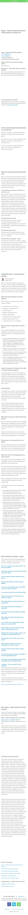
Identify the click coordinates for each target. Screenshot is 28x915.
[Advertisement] (14, 87)
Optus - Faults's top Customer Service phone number (12, 865)
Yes (16, 896)
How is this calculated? (12, 105)
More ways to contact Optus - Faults (10, 878)
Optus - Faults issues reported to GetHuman (12, 684)
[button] (26, 1)
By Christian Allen (9, 279)
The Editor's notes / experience (8, 875)
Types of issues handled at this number (11, 873)
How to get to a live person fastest (9, 868)
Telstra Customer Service (7, 886)
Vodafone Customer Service (8, 884)
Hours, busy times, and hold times (9, 871)
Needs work (21, 896)
